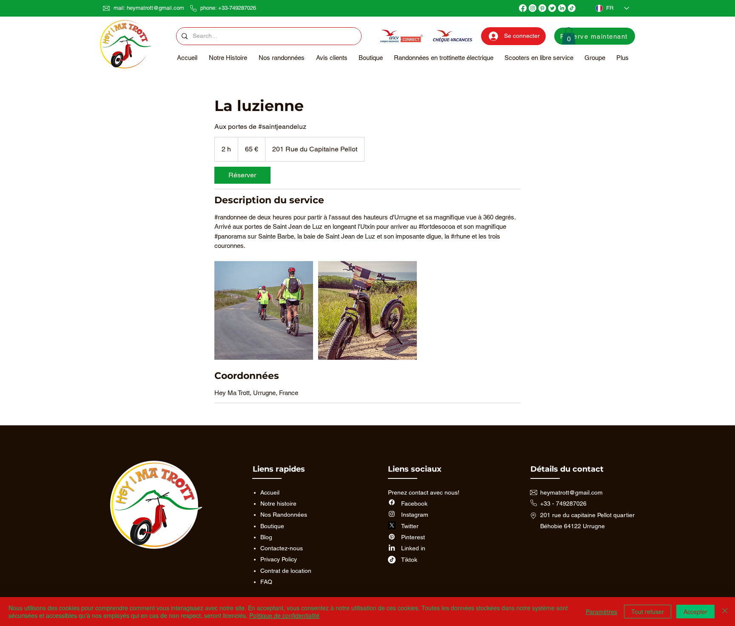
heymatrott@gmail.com (155, 8)
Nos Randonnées (283, 514)
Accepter (695, 611)
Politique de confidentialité (284, 615)
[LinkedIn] (562, 8)
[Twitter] (552, 8)
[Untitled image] (263, 310)
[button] (568, 36)
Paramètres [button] (601, 611)
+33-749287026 (237, 8)
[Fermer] (725, 611)
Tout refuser (647, 611)
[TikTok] (571, 8)
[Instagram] (532, 8)
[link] (242, 175)
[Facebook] (523, 8)
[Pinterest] (542, 8)
